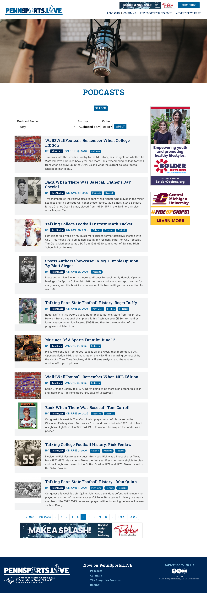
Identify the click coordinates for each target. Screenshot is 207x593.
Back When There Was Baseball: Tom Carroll (87, 407)
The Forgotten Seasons (156, 13)
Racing (94, 584)
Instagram (184, 571)
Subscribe (188, 5)
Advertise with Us (188, 13)
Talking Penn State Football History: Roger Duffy (91, 302)
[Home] (34, 10)
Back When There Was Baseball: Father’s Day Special (88, 184)
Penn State (98, 309)
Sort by (83, 121)
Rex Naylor (57, 193)
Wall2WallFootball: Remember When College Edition (87, 143)
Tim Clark (57, 151)
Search (100, 108)
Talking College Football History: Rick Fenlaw (88, 444)
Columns (129, 13)
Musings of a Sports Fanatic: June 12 (80, 339)
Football (121, 230)
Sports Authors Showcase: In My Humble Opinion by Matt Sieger (91, 263)
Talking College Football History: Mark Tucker (88, 224)
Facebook (174, 571)
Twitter (179, 571)
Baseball (109, 193)
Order (106, 121)
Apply (120, 126)
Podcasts (113, 13)
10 (106, 517)
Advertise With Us (179, 565)
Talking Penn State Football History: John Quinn (91, 481)
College (96, 230)
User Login (179, 576)
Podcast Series (27, 121)
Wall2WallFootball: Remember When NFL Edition (91, 376)
